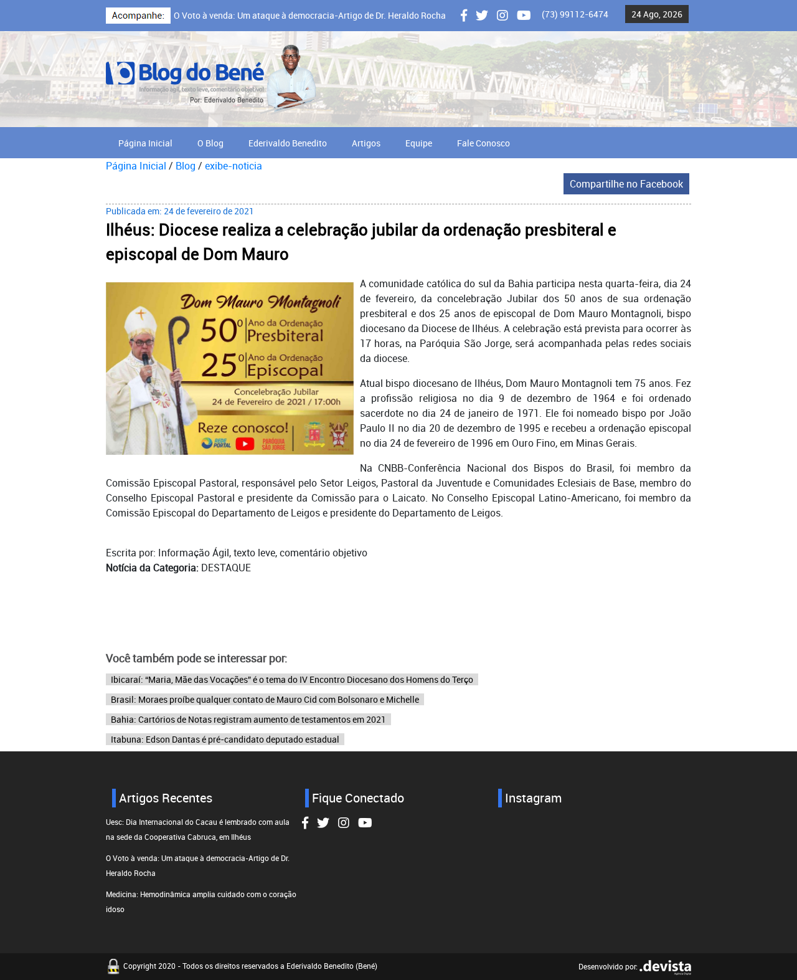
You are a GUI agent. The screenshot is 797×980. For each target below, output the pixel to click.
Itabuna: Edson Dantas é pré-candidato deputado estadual (225, 739)
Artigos (366, 143)
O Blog (210, 143)
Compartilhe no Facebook (626, 184)
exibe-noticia (233, 166)
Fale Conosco (483, 143)
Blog (186, 166)
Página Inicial (145, 143)
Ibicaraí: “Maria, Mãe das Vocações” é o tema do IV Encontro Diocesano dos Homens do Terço (292, 679)
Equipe (418, 143)
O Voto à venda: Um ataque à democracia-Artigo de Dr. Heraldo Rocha (310, 15)
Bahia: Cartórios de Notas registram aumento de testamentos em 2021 (248, 719)
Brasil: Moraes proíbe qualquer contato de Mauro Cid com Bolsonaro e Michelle (265, 699)
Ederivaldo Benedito (287, 143)
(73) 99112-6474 (575, 14)
